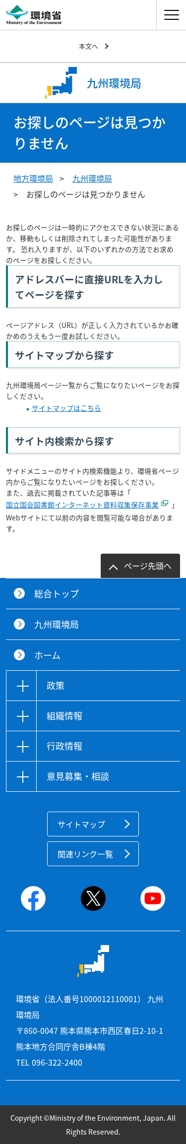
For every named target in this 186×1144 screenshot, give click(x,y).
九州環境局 (92, 178)
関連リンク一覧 (85, 854)
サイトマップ (81, 824)
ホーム (47, 655)
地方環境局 (33, 178)
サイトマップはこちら (66, 408)
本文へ (88, 46)
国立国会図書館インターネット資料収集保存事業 (82, 504)
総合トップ (56, 593)
